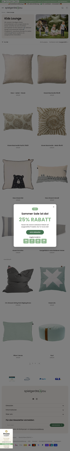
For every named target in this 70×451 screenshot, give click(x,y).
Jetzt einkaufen (35, 232)
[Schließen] (53, 206)
